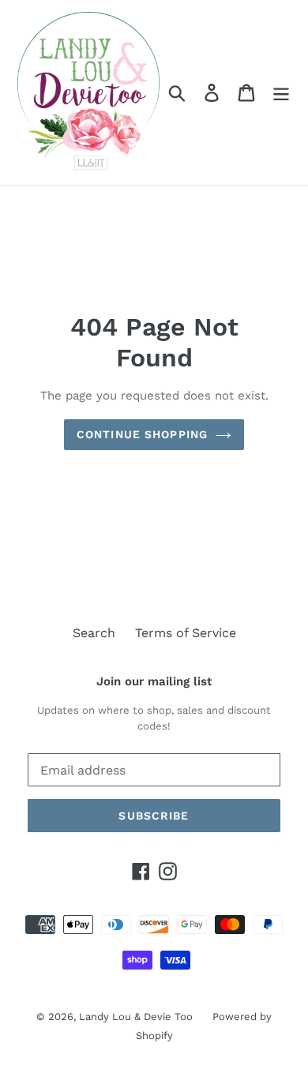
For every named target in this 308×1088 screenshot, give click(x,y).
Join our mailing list (154, 681)
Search (94, 632)
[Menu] (281, 93)
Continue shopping (142, 434)
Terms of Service (185, 632)
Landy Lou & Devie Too (136, 1016)
